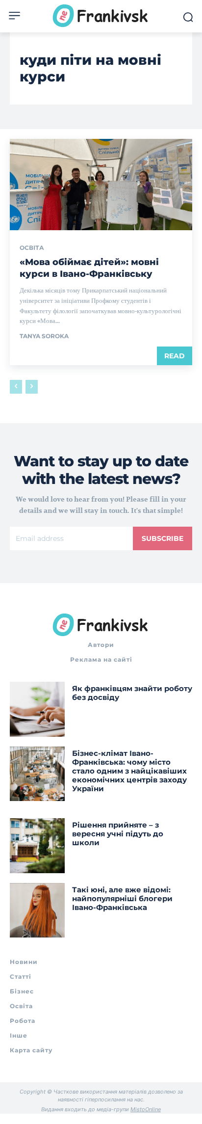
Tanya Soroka (44, 336)
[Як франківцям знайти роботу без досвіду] (37, 709)
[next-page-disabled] (31, 387)
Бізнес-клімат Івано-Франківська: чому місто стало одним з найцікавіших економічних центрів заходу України (129, 771)
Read (174, 355)
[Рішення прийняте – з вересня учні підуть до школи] (37, 845)
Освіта (32, 248)
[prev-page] (16, 387)
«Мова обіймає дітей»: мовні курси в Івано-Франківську (89, 268)
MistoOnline (145, 1109)
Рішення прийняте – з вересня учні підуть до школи (117, 833)
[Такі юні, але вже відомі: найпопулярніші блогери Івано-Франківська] (37, 910)
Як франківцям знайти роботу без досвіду (132, 693)
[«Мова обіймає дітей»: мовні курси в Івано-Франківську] (101, 184)
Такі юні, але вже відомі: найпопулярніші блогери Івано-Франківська (122, 898)
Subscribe (162, 538)
